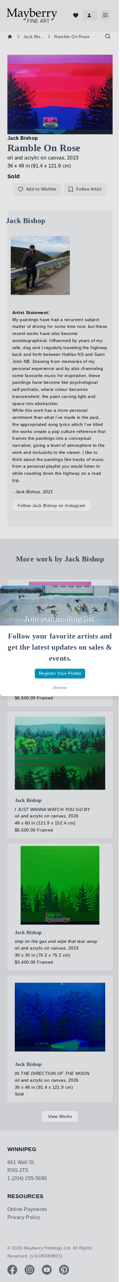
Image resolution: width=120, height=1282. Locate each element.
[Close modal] (110, 595)
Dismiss (60, 688)
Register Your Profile (60, 673)
